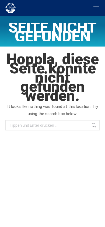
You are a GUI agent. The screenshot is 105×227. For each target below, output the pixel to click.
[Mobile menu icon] (96, 8)
